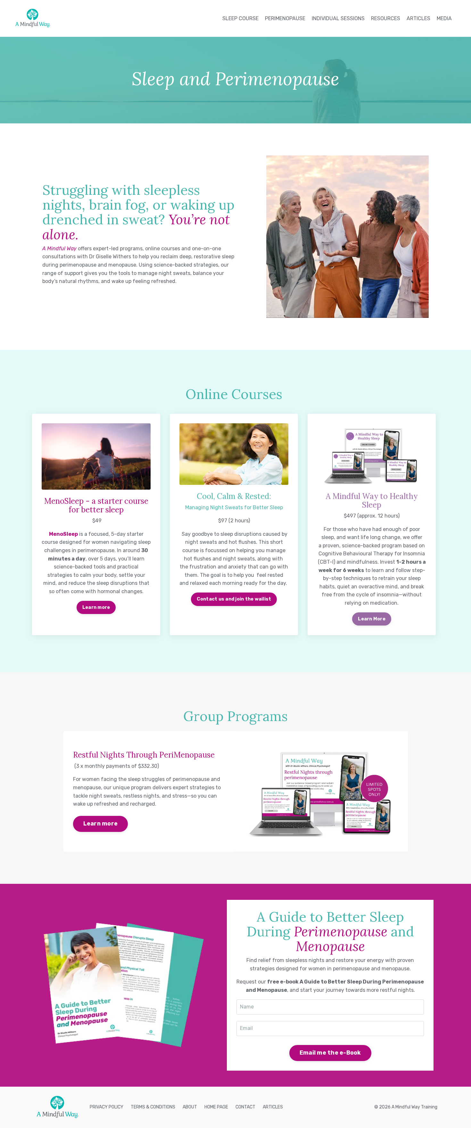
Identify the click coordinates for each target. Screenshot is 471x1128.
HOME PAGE (216, 1107)
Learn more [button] (96, 607)
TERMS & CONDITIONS (153, 1107)
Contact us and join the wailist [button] (234, 599)
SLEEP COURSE (240, 18)
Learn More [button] (371, 619)
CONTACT (245, 1107)
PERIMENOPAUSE (285, 18)
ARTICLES (418, 18)
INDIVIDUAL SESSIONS (338, 18)
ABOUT (190, 1107)
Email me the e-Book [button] (330, 1052)
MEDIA (444, 18)
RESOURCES (385, 18)
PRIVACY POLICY (106, 1107)
